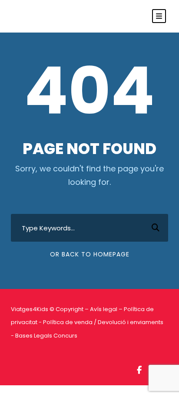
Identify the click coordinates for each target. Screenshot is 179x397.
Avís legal (103, 309)
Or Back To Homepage (89, 254)
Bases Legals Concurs (46, 335)
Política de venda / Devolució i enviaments (103, 322)
